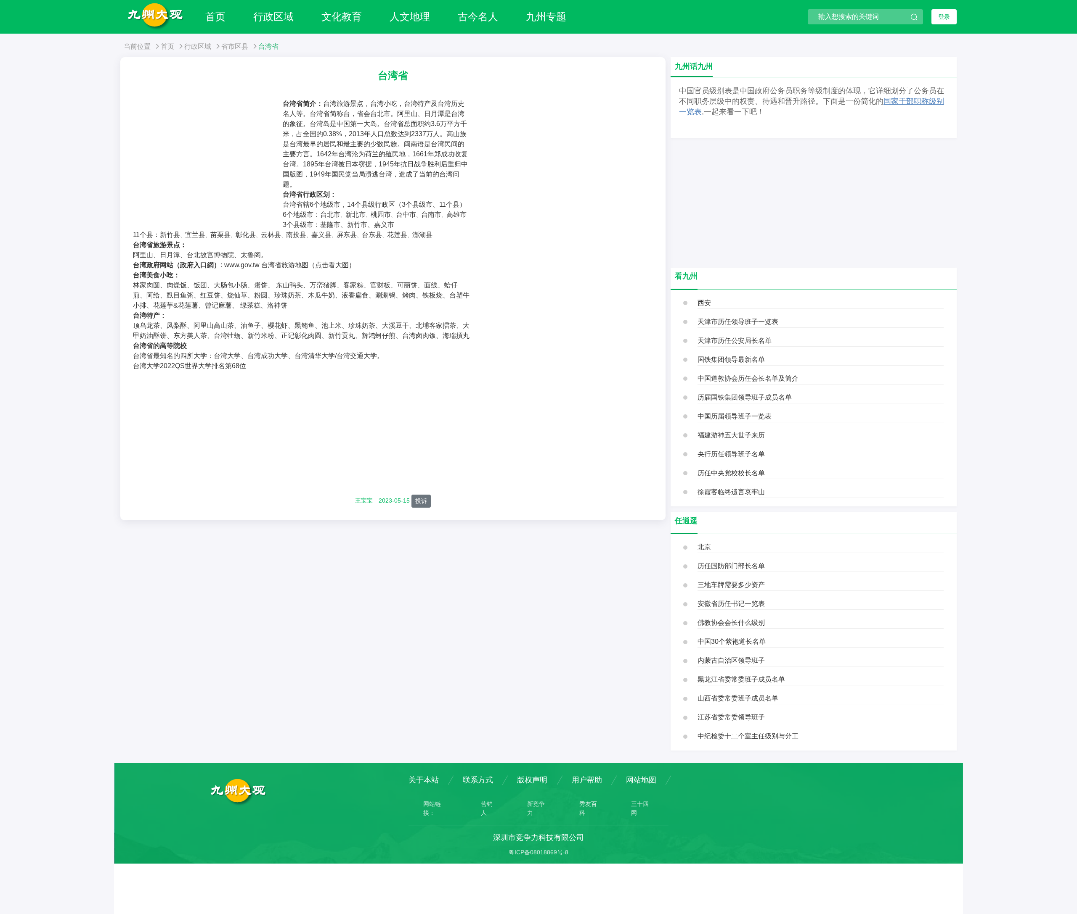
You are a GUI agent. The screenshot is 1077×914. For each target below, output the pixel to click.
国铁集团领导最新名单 (731, 359)
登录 (944, 16)
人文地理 (410, 16)
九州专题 (546, 16)
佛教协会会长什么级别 (731, 622)
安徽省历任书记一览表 (731, 603)
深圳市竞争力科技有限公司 (538, 837)
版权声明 (532, 780)
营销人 (487, 808)
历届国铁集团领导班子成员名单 (745, 397)
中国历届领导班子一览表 (735, 416)
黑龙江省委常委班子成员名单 (741, 679)
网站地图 (641, 780)
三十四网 (640, 808)
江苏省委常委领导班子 (731, 717)
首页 (215, 16)
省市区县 (234, 46)
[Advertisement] (208, 162)
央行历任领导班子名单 (731, 454)
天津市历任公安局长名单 (735, 340)
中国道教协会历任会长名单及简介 (748, 378)
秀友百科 (588, 808)
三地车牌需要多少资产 (731, 584)
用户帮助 (587, 780)
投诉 (421, 501)
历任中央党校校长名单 (731, 473)
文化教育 (341, 16)
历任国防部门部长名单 (731, 565)
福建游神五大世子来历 (731, 435)
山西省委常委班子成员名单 (738, 698)
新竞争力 (536, 808)
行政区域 (273, 16)
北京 (704, 547)
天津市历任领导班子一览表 (738, 321)
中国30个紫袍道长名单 (732, 641)
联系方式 (478, 780)
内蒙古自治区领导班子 (731, 660)
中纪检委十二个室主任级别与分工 (748, 736)
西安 (704, 302)
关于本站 (424, 780)
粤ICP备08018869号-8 (538, 852)
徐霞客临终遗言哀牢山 (731, 491)
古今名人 (478, 16)
